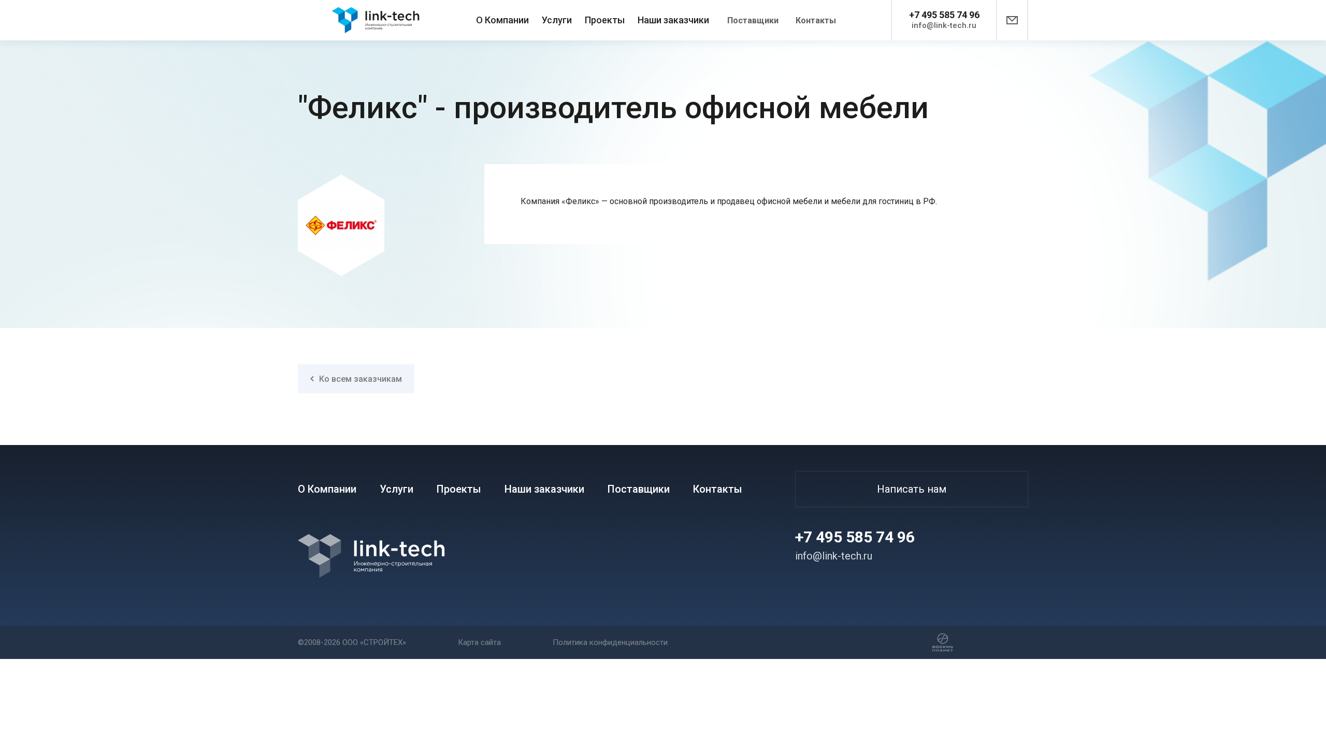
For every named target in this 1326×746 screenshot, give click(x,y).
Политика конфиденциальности (610, 642)
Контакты (816, 20)
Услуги (557, 20)
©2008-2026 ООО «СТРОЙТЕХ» (352, 642)
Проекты (605, 20)
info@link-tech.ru (944, 25)
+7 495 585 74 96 (944, 14)
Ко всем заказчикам (360, 379)
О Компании (502, 20)
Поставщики (753, 20)
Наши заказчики (673, 20)
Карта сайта (479, 642)
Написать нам (911, 489)
